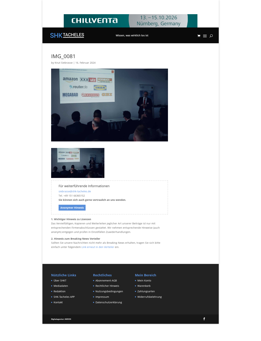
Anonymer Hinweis (72, 207)
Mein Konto (144, 280)
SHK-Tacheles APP (64, 296)
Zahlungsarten (146, 291)
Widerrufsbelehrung (149, 296)
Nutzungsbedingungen (109, 291)
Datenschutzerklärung (109, 302)
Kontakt (58, 302)
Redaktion (60, 291)
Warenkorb (144, 285)
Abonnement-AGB (106, 280)
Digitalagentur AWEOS (61, 319)
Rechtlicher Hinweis (107, 285)
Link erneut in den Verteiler (97, 247)
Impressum (102, 296)
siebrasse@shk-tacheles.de (75, 191)
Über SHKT (60, 280)
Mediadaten (61, 285)
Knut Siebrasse (64, 62)
